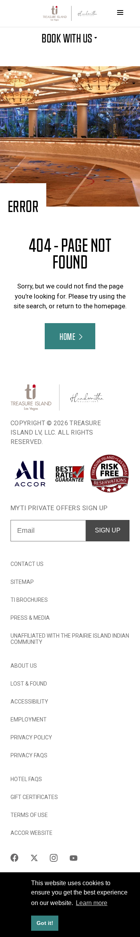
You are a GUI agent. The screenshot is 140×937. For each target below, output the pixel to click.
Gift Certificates (34, 797)
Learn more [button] (91, 903)
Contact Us (27, 564)
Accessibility (29, 701)
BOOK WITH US (67, 37)
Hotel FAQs (26, 779)
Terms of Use (29, 815)
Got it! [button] (45, 923)
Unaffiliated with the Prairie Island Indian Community (69, 639)
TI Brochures (29, 600)
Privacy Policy (31, 737)
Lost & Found (28, 684)
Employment (28, 719)
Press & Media (30, 618)
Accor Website (31, 833)
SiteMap (22, 582)
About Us (23, 666)
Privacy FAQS (28, 755)
